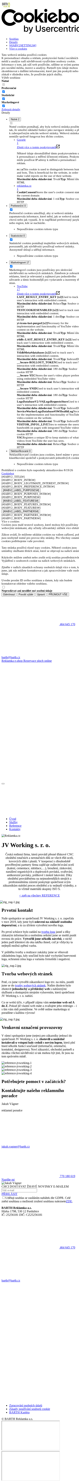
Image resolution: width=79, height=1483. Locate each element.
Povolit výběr (26, 594)
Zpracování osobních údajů (25, 1405)
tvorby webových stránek (30, 985)
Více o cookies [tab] (18, 48)
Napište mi (8, 1179)
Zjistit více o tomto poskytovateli (36, 147)
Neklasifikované (20, 451)
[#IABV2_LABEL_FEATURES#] (20, 500)
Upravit (41, 594)
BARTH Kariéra (19, 1412)
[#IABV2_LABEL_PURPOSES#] (21, 490)
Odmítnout (9, 594)
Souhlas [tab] (14, 38)
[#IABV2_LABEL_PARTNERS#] (21, 511)
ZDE (69, 1201)
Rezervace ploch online (37, 660)
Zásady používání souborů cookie (29, 1409)
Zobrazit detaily (11, 109)
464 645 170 (67, 1247)
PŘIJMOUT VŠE (58, 594)
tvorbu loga (48, 931)
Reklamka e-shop (12, 660)
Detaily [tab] (13, 42)
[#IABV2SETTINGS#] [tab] (22, 45)
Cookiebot (8, 473)
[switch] (3, 91)
